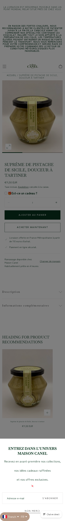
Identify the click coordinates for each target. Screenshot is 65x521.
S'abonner (50, 498)
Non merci (32, 510)
